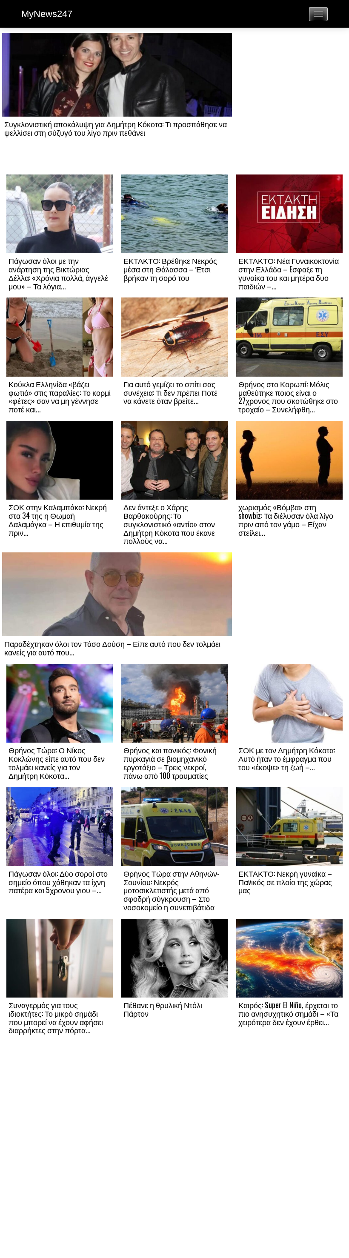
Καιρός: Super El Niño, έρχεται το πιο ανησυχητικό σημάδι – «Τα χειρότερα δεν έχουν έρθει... (288, 1013)
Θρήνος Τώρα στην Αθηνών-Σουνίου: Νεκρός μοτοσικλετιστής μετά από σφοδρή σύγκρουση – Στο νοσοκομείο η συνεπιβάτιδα (171, 890)
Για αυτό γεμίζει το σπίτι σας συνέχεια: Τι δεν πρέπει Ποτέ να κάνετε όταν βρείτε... (170, 392)
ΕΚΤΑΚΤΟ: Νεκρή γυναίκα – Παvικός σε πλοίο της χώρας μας (285, 882)
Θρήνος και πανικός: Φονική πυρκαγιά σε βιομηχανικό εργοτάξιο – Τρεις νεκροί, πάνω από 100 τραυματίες (170, 762)
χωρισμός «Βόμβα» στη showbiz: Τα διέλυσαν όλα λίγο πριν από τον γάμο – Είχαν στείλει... (285, 519)
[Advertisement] (289, 103)
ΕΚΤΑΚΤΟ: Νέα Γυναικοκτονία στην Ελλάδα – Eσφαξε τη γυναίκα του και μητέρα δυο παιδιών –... (288, 273)
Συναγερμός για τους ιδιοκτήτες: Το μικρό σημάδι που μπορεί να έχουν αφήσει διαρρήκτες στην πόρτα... (56, 1017)
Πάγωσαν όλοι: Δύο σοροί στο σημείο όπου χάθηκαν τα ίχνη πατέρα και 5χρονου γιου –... (58, 882)
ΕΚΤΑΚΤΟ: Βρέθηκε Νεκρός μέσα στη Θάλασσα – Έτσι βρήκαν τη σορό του (170, 269)
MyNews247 (46, 14)
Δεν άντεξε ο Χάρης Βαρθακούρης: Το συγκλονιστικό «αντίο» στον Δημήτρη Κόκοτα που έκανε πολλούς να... (169, 523)
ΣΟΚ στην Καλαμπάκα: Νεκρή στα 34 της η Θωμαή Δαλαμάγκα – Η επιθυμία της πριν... (58, 519)
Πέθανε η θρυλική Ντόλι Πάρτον (162, 1009)
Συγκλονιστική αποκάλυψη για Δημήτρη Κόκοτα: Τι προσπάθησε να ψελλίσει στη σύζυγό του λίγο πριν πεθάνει (115, 128)
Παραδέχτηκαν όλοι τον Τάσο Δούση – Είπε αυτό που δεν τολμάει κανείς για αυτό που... (112, 648)
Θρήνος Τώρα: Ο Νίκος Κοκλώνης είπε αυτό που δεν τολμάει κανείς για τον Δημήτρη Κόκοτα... (57, 762)
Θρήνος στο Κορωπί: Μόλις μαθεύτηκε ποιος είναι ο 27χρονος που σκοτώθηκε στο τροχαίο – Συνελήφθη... (288, 396)
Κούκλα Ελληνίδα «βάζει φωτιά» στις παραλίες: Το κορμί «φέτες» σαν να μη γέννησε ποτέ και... (60, 396)
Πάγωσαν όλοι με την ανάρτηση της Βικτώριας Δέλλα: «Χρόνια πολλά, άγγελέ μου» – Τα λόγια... (58, 273)
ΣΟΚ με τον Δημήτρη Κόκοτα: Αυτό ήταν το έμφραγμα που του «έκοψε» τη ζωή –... (286, 758)
